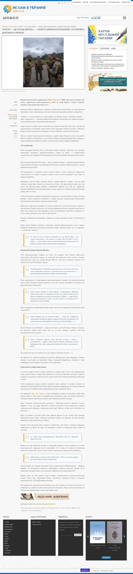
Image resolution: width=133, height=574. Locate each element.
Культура (126, 2)
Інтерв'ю (7, 538)
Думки (6, 534)
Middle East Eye (53, 100)
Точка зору (13, 26)
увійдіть (39, 504)
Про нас (96, 571)
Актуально (7, 553)
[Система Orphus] (85, 571)
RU (62, 3)
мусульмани (13, 125)
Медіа (6, 541)
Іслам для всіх (36, 524)
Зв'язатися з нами (107, 571)
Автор (15, 131)
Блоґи (85, 2)
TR (68, 3)
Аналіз (6, 536)
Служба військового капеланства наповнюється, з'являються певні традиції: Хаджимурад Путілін (107, 65)
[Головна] (24, 8)
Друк (15, 102)
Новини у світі (8, 527)
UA (59, 3)
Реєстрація (85, 17)
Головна (77, 2)
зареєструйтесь (50, 504)
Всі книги (106, 557)
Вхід (78, 17)
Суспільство (114, 2)
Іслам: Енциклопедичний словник (114, 547)
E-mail (15, 105)
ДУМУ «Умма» (36, 522)
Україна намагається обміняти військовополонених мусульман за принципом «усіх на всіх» (107, 56)
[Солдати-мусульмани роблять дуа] (43, 87)
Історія (6, 548)
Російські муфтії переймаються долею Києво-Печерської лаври (106, 61)
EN (65, 3)
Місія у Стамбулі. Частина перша (102, 68)
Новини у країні (9, 524)
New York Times (37, 393)
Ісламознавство (98, 2)
